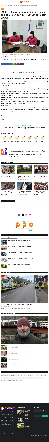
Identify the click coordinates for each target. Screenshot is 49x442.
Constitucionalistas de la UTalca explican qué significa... (8, 175)
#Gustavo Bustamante (5, 375)
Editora (4, 56)
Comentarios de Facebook (8, 200)
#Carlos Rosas (21, 117)
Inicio (2, 5)
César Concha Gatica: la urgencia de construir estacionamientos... (21, 252)
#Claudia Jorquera (28, 117)
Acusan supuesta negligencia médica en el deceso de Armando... (21, 258)
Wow (42, 141)
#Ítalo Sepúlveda (33, 377)
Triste (36, 141)
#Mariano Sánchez (11, 380)
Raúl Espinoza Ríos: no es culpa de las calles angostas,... (19, 264)
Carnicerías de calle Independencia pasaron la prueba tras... (6, 193)
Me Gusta (4, 141)
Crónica (4, 5)
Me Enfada (29, 141)
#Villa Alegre (44, 117)
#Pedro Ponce (43, 375)
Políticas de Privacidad (35, 435)
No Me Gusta (10, 141)
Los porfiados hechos (26, 419)
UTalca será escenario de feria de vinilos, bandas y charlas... (20, 357)
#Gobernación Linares (13, 117)
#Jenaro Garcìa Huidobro (22, 375)
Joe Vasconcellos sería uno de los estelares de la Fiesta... (19, 240)
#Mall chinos (37, 375)
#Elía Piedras (30, 375)
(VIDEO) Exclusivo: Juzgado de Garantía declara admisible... (20, 246)
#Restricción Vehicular (5, 377)
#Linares (34, 117)
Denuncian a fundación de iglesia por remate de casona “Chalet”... (23, 176)
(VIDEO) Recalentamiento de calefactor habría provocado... (17, 304)
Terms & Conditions (43, 435)
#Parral (39, 117)
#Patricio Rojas (13, 377)
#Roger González (21, 377)
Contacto (28, 435)
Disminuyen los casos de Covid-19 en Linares (14, 127)
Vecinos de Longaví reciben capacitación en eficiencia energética (40, 193)
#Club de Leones (19, 380)
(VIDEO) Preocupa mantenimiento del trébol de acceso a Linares (36, 128)
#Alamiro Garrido (41, 377)
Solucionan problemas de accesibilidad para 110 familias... (41, 175)
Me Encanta (17, 141)
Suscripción (45, 416)
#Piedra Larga (3, 380)
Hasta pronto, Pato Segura (13, 363)
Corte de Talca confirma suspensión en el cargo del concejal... (27, 413)
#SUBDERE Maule (4, 117)
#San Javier (3, 119)
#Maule (27, 377)
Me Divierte (23, 141)
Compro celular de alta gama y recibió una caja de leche (24, 192)
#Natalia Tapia (13, 375)
